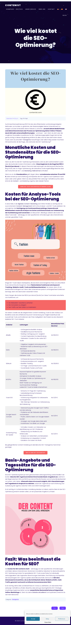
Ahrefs (8, 335)
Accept (33, 619)
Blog (65, 15)
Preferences (61, 619)
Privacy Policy (48, 622)
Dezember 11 (9, 118)
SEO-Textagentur (25, 140)
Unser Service (30, 9)
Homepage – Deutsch (14, 9)
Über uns (42, 9)
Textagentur (15, 599)
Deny (47, 619)
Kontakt (51, 9)
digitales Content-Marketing (27, 204)
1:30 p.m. (16, 118)
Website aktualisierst (39, 592)
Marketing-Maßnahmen (33, 171)
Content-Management (24, 206)
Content (15, 181)
